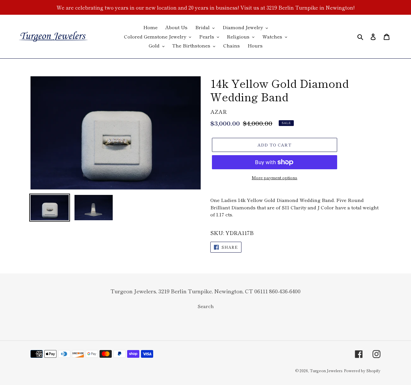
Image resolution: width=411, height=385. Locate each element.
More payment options (274, 177)
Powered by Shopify (362, 370)
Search (205, 306)
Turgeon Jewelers (326, 370)
